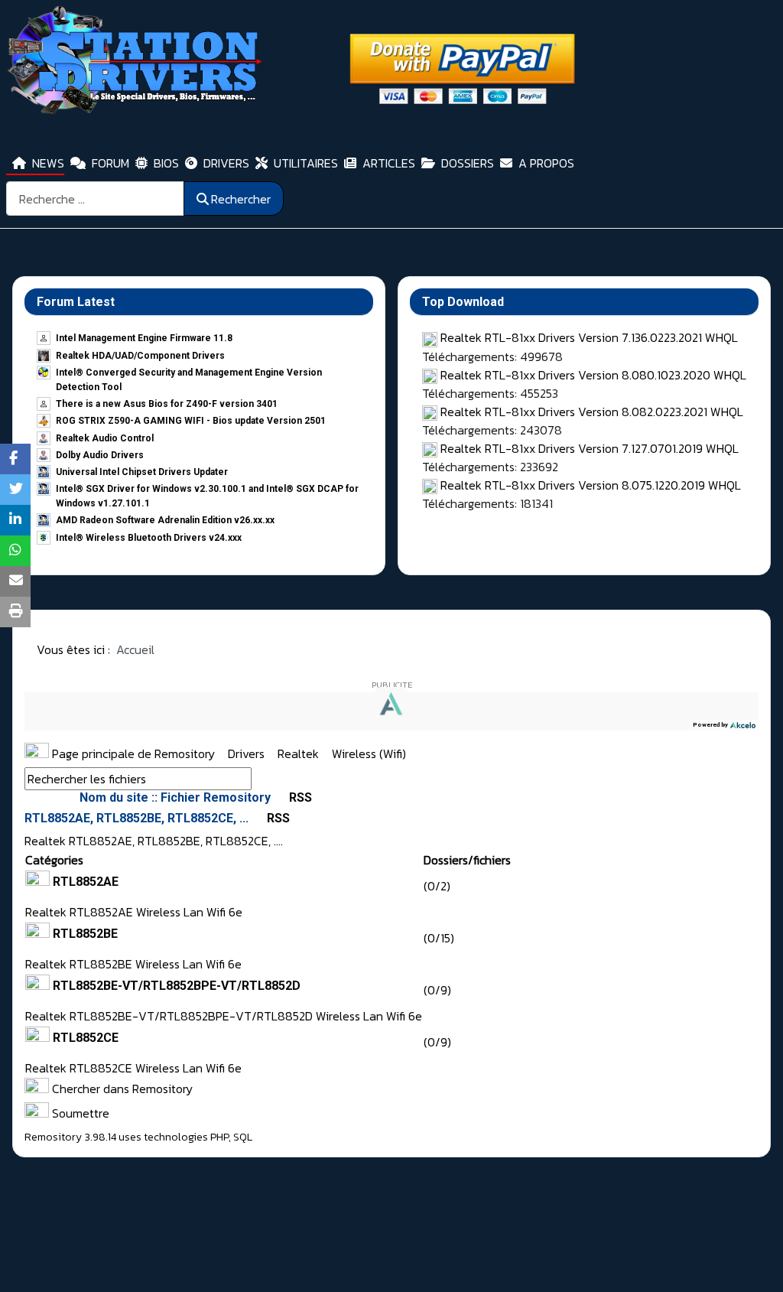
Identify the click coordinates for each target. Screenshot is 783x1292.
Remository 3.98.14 (70, 1137)
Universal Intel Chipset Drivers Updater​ (142, 472)
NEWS (48, 163)
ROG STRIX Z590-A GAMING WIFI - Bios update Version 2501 (191, 420)
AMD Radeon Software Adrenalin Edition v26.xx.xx (165, 520)
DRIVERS (226, 163)
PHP (219, 1137)
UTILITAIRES (306, 163)
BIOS (166, 163)
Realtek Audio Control (105, 438)
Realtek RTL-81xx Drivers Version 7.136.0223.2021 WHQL (589, 337)
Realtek (300, 753)
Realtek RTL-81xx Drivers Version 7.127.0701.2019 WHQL (589, 448)
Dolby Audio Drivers (100, 455)
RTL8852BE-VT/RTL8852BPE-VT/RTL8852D (177, 985)
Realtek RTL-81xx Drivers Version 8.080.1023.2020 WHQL (593, 375)
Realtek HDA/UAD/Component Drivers (140, 355)
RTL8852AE (86, 881)
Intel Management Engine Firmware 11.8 (144, 338)
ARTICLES (388, 163)
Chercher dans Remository (121, 1088)
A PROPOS (546, 163)
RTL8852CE (86, 1037)
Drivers (248, 753)
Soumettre (79, 1113)
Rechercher (241, 199)
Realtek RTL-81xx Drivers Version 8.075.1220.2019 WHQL (590, 485)
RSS (299, 797)
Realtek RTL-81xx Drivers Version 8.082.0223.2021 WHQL (591, 411)
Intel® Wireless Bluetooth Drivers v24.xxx (149, 537)
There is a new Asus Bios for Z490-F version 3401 (167, 404)
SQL (242, 1137)
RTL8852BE (85, 933)
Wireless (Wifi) (369, 753)
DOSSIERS (467, 163)
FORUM (110, 163)
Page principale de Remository (132, 753)
